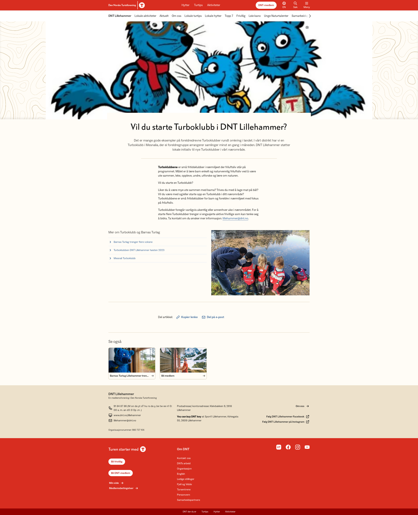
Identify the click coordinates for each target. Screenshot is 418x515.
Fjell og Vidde (184, 484)
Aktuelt (164, 16)
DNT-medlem (266, 5)
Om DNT (183, 449)
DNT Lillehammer (119, 16)
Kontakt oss (184, 458)
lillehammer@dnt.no (235, 218)
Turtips (198, 5)
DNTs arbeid (184, 463)
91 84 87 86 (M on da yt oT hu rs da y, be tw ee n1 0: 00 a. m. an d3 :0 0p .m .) (143, 408)
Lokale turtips (193, 16)
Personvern (183, 494)
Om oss (176, 16)
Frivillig (240, 16)
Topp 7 (229, 16)
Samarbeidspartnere (305, 16)
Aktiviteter (213, 5)
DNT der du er (189, 511)
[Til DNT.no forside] (126, 5)
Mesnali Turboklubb (125, 258)
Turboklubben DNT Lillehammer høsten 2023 (139, 250)
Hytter (185, 5)
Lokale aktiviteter (145, 16)
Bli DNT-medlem (120, 473)
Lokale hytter (213, 16)
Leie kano (255, 16)
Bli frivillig (116, 461)
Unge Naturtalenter (276, 16)
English (181, 474)
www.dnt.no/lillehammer (127, 415)
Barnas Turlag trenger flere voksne (133, 242)
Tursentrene (184, 489)
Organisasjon (184, 468)
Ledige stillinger (185, 479)
